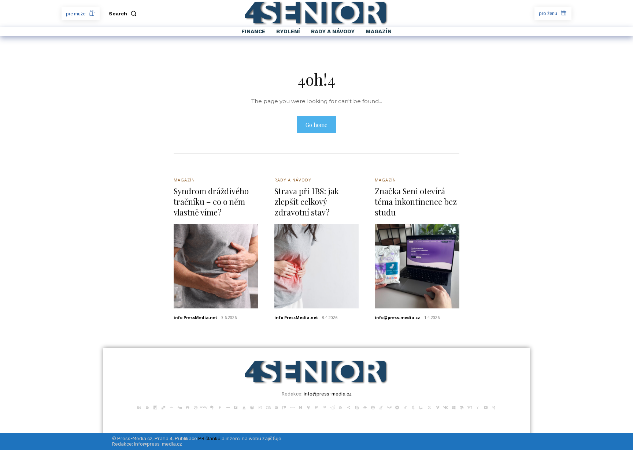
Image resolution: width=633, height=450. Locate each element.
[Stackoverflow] (381, 406)
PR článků (209, 438)
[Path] (308, 406)
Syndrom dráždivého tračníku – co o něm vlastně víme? (211, 201)
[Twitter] (429, 406)
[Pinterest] (324, 406)
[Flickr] (228, 406)
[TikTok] (405, 406)
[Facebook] (219, 406)
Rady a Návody (292, 180)
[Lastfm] (268, 406)
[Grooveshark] (252, 406)
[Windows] (453, 406)
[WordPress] (461, 406)
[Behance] (139, 406)
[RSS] (340, 406)
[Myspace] (292, 406)
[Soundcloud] (365, 406)
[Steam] (389, 406)
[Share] (348, 406)
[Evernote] (211, 406)
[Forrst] (244, 406)
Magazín (184, 180)
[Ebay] (203, 406)
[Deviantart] (171, 406)
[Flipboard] (236, 406)
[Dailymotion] (155, 406)
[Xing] (493, 406)
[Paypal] (316, 406)
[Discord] (187, 406)
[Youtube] (485, 406)
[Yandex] (477, 406)
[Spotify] (373, 406)
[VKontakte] (445, 406)
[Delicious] (163, 406)
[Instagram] (260, 406)
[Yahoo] (469, 406)
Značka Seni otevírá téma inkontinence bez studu (416, 201)
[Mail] (276, 406)
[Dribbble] (195, 406)
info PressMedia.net (195, 317)
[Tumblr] (413, 406)
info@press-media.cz (397, 317)
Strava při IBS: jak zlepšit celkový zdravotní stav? (306, 201)
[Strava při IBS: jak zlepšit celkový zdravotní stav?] (316, 266)
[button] (124, 13)
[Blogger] (147, 406)
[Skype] (356, 406)
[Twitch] (421, 406)
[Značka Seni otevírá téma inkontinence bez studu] (417, 266)
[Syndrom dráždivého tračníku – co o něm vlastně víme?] (216, 266)
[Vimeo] (437, 406)
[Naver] (300, 406)
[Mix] (284, 406)
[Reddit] (332, 406)
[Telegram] (397, 406)
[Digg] (179, 406)
